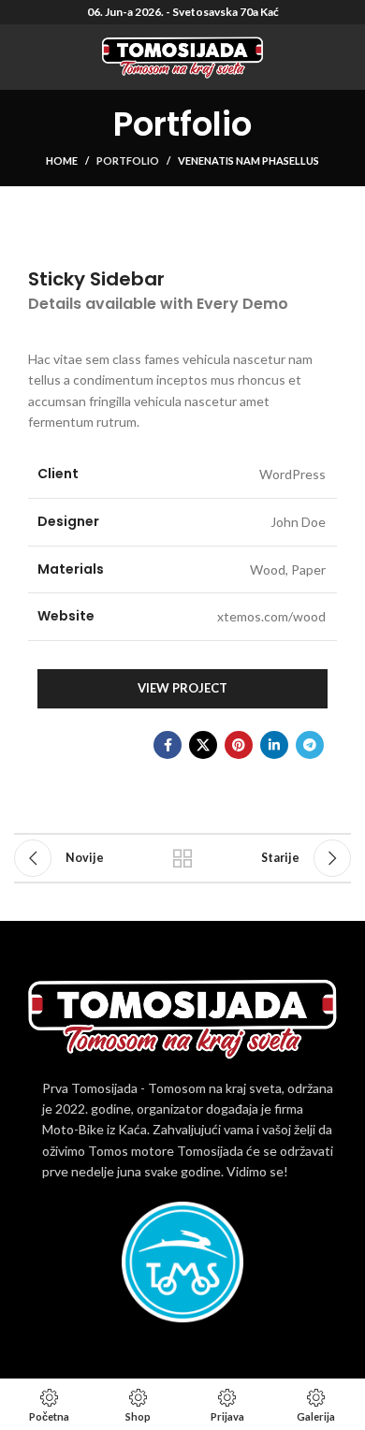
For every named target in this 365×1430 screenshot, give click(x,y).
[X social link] (203, 745)
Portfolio (127, 160)
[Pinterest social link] (239, 745)
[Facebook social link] (167, 745)
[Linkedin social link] (274, 745)
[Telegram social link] (310, 745)
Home (62, 160)
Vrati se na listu (182, 858)
